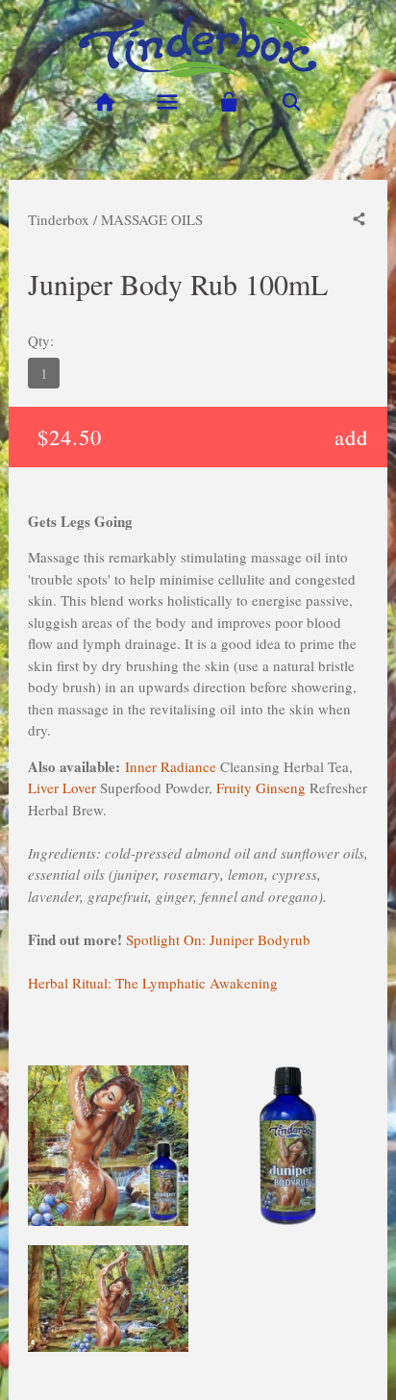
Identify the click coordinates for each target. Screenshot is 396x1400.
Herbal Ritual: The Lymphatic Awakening (153, 982)
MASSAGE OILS (152, 219)
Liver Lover (62, 787)
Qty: (41, 340)
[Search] (292, 102)
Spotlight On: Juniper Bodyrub (218, 939)
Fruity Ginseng (261, 787)
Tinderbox (58, 219)
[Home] (104, 102)
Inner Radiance (170, 766)
